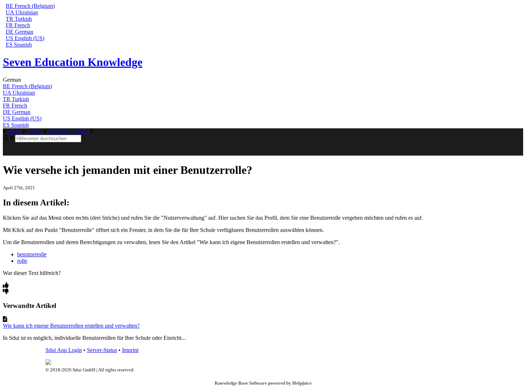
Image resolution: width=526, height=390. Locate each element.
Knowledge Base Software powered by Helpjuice (263, 383)
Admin (34, 131)
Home (14, 131)
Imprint (130, 350)
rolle (22, 261)
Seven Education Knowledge (72, 62)
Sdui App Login (63, 350)
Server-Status (102, 350)
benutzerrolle (32, 254)
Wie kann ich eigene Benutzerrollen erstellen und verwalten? (71, 326)
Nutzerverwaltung (68, 131)
